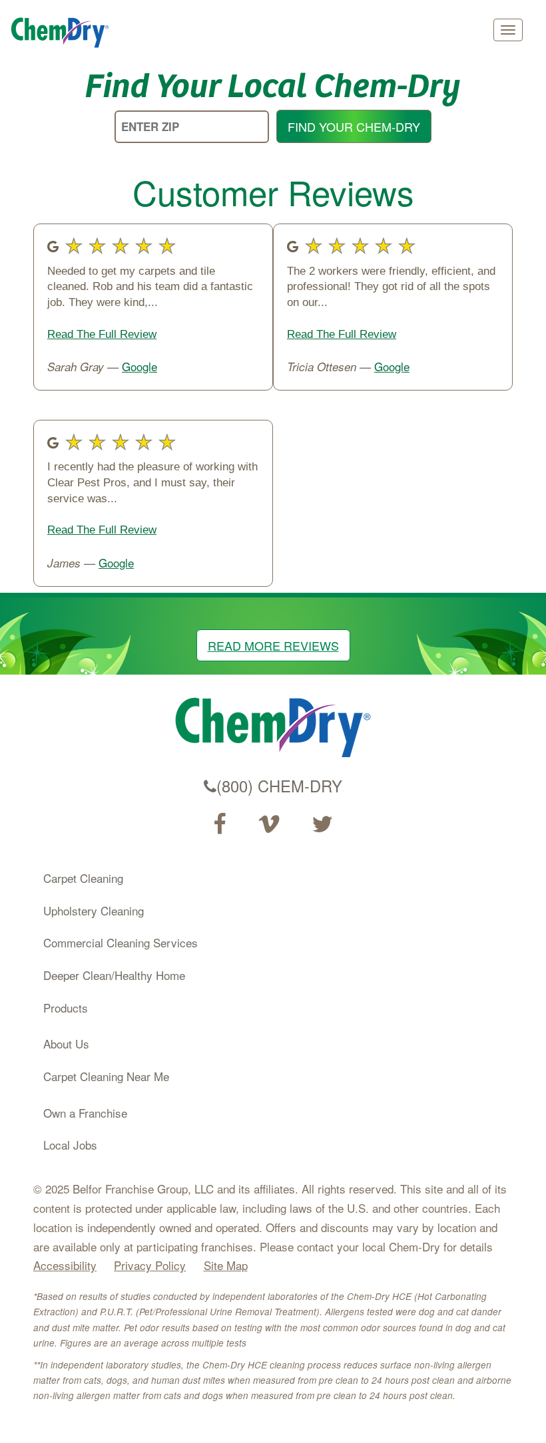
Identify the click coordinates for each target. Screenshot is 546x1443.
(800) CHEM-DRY (279, 785)
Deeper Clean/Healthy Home (114, 975)
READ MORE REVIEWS (273, 645)
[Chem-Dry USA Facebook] (219, 824)
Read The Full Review (101, 334)
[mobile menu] (508, 30)
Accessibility (65, 1265)
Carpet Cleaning (83, 878)
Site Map (226, 1265)
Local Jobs (70, 1144)
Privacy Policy (150, 1265)
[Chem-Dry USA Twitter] (322, 824)
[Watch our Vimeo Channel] (269, 824)
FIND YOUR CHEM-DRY (354, 126)
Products (65, 1007)
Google (139, 366)
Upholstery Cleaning (93, 910)
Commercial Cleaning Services (120, 942)
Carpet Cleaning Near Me (106, 1076)
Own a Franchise (85, 1112)
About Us (66, 1043)
